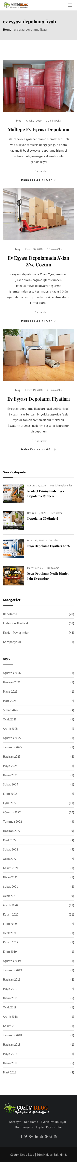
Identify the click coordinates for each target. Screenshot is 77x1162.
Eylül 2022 (10, 803)
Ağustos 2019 (12, 961)
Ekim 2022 (10, 794)
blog (19, 120)
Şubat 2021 (10, 886)
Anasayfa (15, 1122)
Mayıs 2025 (10, 766)
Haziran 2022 (12, 831)
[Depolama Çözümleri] (13, 520)
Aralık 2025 (10, 729)
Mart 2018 (9, 1072)
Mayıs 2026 (10, 691)
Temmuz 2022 (12, 821)
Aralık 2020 (10, 905)
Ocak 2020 (10, 933)
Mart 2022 (9, 840)
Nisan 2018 (10, 1063)
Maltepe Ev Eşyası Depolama (38, 129)
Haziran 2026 (12, 682)
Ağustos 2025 (12, 738)
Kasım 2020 (10, 914)
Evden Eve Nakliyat (15, 623)
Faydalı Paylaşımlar (61, 485)
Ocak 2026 (10, 719)
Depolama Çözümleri (42, 518)
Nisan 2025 (10, 775)
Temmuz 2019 (12, 970)
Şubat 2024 (10, 784)
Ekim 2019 (10, 951)
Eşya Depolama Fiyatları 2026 (48, 546)
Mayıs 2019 (10, 989)
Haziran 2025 (12, 756)
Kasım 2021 (10, 868)
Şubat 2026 (10, 710)
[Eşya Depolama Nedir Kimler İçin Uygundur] (13, 575)
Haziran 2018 (12, 1044)
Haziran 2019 (12, 979)
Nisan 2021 (10, 877)
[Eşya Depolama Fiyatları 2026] (13, 548)
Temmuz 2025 (12, 747)
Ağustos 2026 (12, 673)
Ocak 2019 (10, 1007)
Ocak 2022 (10, 859)
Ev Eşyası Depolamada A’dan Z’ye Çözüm (38, 261)
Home (7, 29)
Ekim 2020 (10, 924)
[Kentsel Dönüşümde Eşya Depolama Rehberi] (13, 493)
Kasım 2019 (10, 942)
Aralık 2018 (10, 1017)
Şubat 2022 (10, 849)
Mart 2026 (9, 701)
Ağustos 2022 (12, 812)
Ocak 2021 (10, 896)
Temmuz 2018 (12, 1035)
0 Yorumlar (41, 171)
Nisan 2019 (10, 998)
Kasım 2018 (10, 1026)
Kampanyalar (12, 642)
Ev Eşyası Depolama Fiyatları (38, 399)
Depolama (57, 513)
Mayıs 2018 (10, 1054)
